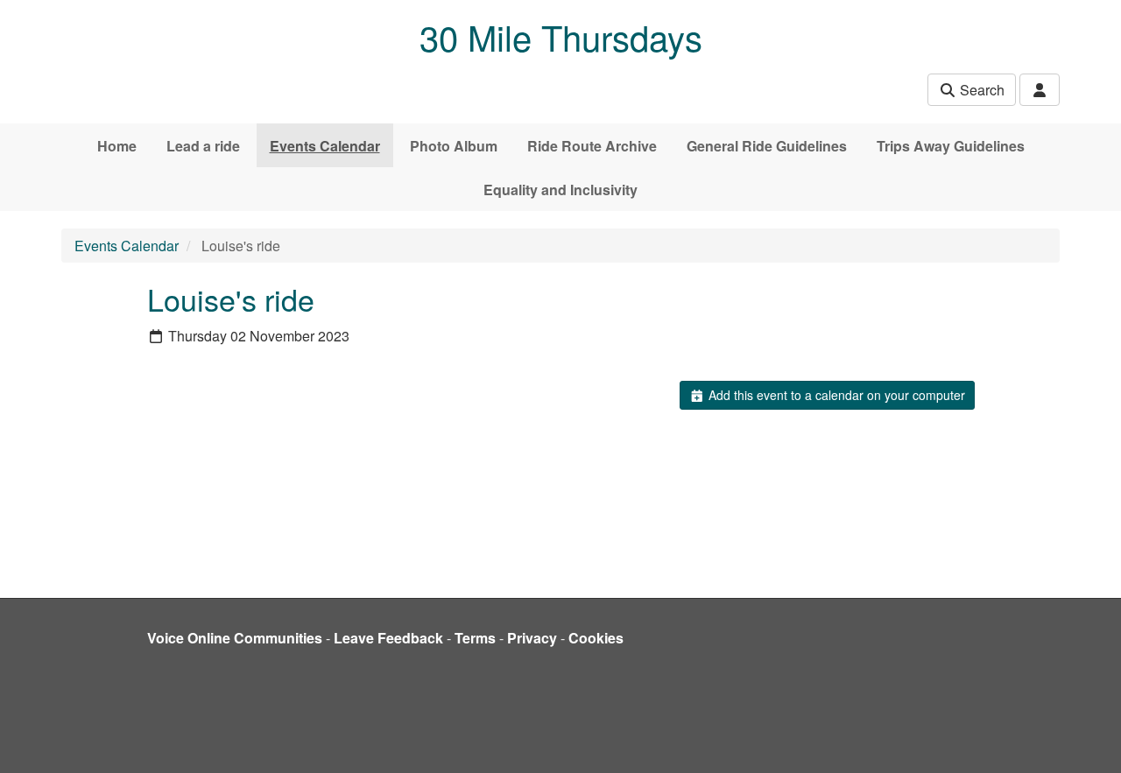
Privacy (532, 638)
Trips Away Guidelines (951, 146)
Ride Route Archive (592, 146)
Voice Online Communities (234, 638)
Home (117, 146)
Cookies (596, 638)
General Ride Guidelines (767, 146)
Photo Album (453, 146)
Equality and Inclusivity (560, 189)
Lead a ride (203, 146)
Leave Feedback (388, 638)
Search (980, 90)
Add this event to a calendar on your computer (835, 395)
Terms (475, 638)
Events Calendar (325, 146)
